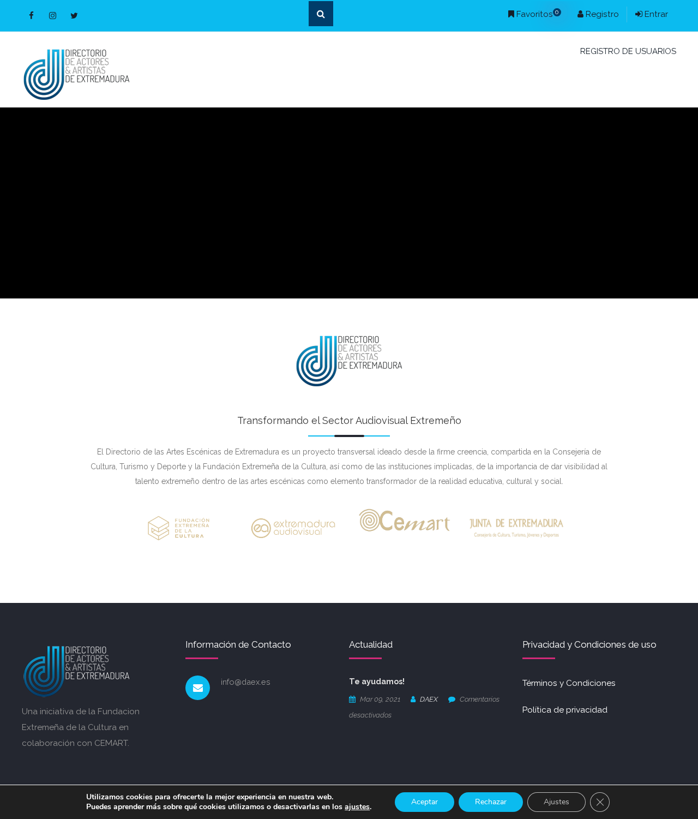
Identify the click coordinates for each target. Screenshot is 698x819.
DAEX (429, 699)
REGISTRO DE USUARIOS (628, 51)
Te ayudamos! (377, 681)
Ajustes (556, 802)
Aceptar (424, 802)
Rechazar (491, 802)
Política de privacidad (564, 710)
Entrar (655, 14)
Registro (601, 14)
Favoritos (536, 14)
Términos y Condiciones (569, 683)
